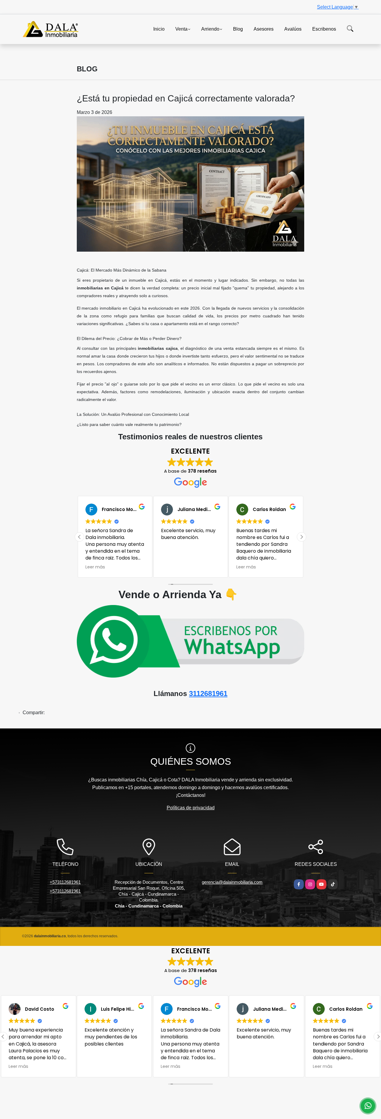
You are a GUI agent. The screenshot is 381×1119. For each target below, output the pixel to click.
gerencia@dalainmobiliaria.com (232, 882)
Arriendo (210, 28)
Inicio (159, 28)
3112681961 (208, 693)
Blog (238, 28)
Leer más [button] (171, 567)
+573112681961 (65, 882)
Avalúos (293, 28)
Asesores (264, 28)
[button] (301, 536)
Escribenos (324, 28)
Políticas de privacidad (191, 807)
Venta (181, 28)
